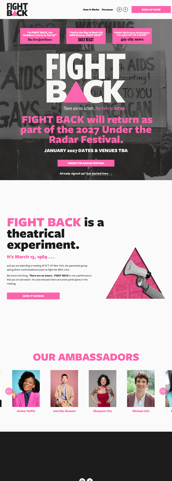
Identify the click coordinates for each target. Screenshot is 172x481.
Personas (107, 9)
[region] (86, 391)
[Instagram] (119, 9)
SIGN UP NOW (151, 10)
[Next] (163, 391)
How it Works (33, 296)
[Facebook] (125, 9)
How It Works (91, 9)
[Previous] (9, 391)
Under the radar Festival (86, 163)
